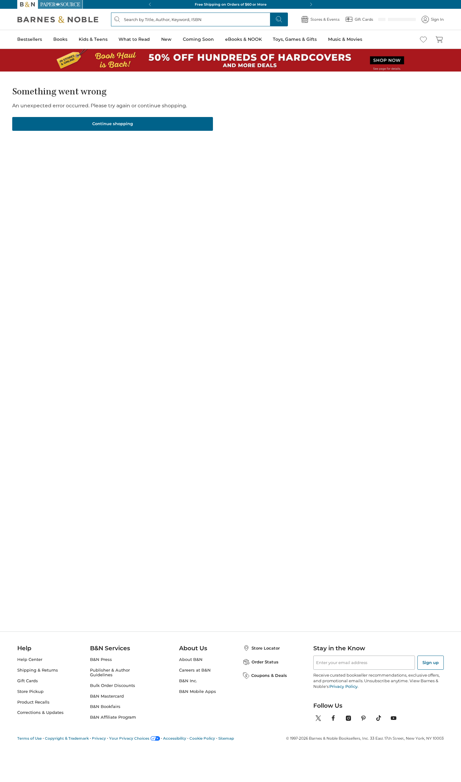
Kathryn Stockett (333, 510)
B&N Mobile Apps (192, 699)
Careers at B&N (190, 677)
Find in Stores (336, 249)
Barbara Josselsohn (200, 127)
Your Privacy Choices (119, 746)
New (167, 39)
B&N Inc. (184, 688)
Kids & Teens (93, 39)
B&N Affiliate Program (110, 720)
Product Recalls (31, 709)
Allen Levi (88, 510)
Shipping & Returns (34, 677)
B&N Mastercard (105, 699)
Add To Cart (336, 218)
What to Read (134, 39)
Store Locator (261, 655)
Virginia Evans (271, 516)
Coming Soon (200, 39)
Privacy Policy (326, 693)
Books (60, 39)
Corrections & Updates (37, 720)
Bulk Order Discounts (109, 688)
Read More (89, 339)
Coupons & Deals (265, 682)
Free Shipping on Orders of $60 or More (230, 4)
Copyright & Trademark (62, 746)
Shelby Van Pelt (213, 516)
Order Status (260, 669)
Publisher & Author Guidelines (117, 677)
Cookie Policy (187, 746)
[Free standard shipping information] (277, 225)
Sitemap (209, 746)
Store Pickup (29, 699)
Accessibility (161, 746)
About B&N (186, 667)
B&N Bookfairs (103, 709)
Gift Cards (26, 688)
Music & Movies (346, 39)
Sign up (431, 670)
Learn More (203, 154)
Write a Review (229, 136)
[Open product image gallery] (92, 155)
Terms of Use (28, 746)
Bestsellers (28, 39)
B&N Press (100, 667)
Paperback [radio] (192, 183)
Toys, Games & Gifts (296, 39)
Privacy (91, 746)
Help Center (28, 667)
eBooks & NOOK (244, 39)
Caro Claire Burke (155, 516)
